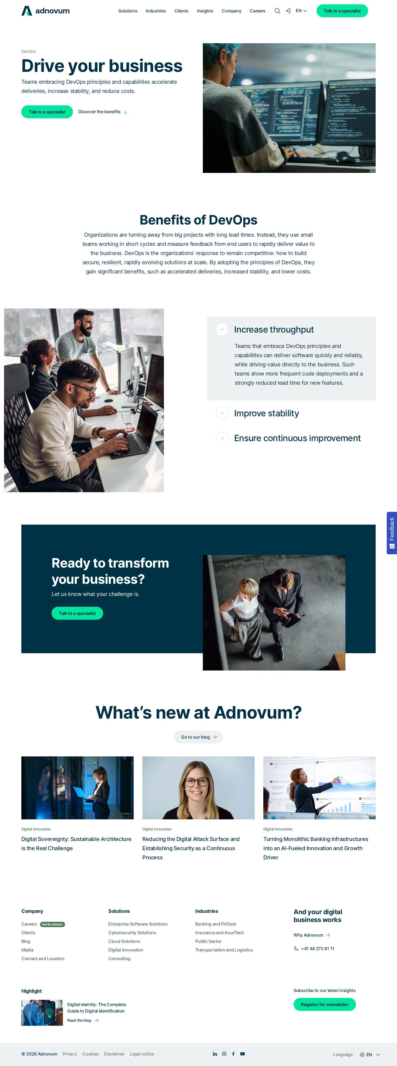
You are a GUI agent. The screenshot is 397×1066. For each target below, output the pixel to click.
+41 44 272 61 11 (317, 948)
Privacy (70, 1054)
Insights (205, 11)
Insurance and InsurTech (219, 932)
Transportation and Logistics (224, 950)
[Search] (277, 11)
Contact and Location (43, 958)
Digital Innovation (125, 950)
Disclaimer (114, 1054)
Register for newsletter (325, 1004)
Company (231, 11)
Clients (181, 11)
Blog (25, 941)
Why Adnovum (308, 935)
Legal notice (142, 1054)
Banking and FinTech (215, 924)
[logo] (45, 11)
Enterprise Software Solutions (138, 924)
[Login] (288, 11)
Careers (257, 11)
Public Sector (208, 941)
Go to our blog (195, 737)
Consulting (119, 958)
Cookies (90, 1054)
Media (27, 950)
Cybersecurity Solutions (132, 932)
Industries (156, 11)
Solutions (127, 11)
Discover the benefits (99, 111)
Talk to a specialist (342, 11)
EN (298, 10)
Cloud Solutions (124, 941)
